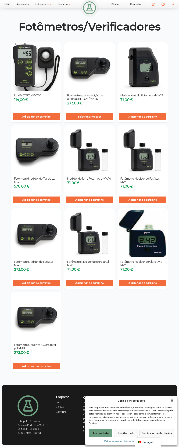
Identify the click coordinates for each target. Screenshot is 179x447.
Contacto (135, 4)
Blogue (115, 4)
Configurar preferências (156, 433)
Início (7, 4)
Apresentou (23, 4)
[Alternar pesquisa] (173, 4)
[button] (172, 400)
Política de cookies (113, 441)
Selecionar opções (89, 116)
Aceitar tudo (101, 433)
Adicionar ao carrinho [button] (36, 116)
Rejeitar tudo (126, 433)
